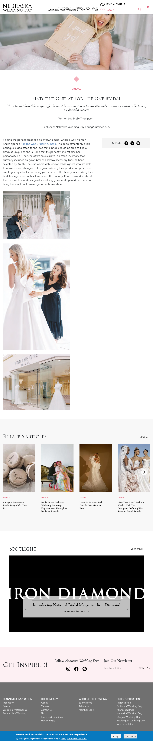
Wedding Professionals (63, 10)
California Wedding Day (129, 706)
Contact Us (46, 710)
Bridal (76, 89)
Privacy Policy (48, 720)
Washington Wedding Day (131, 720)
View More (137, 549)
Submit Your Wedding (14, 713)
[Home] (19, 8)
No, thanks (130, 736)
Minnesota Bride (125, 710)
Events (85, 10)
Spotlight (92, 8)
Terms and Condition (52, 717)
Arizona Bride (124, 703)
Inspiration (64, 8)
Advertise (84, 706)
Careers (45, 706)
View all (145, 437)
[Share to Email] (138, 143)
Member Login (86, 710)
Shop (95, 10)
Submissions (85, 703)
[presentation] (144, 472)
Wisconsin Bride (125, 724)
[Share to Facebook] (126, 143)
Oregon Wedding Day (128, 717)
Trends (78, 8)
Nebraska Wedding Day (129, 713)
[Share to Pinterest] (132, 143)
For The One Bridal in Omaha (38, 144)
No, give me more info (74, 738)
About (44, 703)
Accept (116, 736)
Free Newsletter (112, 668)
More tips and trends (76, 611)
